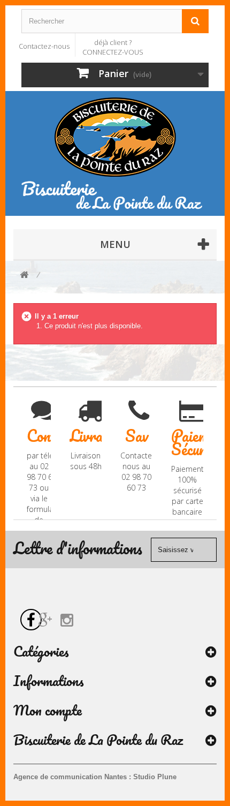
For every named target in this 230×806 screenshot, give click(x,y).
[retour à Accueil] (24, 275)
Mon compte (47, 710)
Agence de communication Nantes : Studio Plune (95, 777)
